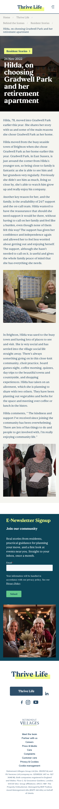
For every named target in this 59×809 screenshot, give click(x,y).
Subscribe (26, 691)
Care (29, 749)
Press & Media (29, 746)
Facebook (22, 702)
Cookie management (29, 765)
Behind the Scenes (13, 22)
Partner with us (29, 738)
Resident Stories (40, 22)
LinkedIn (46, 693)
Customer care (29, 757)
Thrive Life (22, 17)
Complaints (29, 753)
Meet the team (29, 734)
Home (6, 17)
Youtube (35, 702)
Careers (29, 742)
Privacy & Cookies (29, 761)
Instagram (28, 702)
